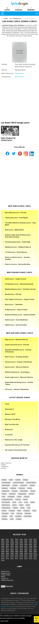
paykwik (28, 526)
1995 (7, 553)
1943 (25, 541)
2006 (21, 555)
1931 (7, 539)
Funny (19, 496)
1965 (16, 546)
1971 (7, 548)
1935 (25, 539)
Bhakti (4, 480)
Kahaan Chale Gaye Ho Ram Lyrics (18, 236)
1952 (30, 543)
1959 (26, 544)
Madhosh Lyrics (18, 247)
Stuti (12, 519)
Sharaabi (28, 513)
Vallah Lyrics (16, 325)
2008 (30, 555)
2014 (21, 557)
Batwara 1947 (10, 414)
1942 (21, 541)
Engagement (22, 494)
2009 (35, 555)
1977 (35, 548)
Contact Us (4, 578)
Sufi (12, 516)
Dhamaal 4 (9, 429)
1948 (12, 543)
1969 (35, 546)
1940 (12, 541)
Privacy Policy (5, 575)
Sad (13, 513)
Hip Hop (18, 499)
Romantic (5, 513)
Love (26, 502)
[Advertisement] (19, 100)
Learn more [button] (4, 621)
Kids (14, 502)
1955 (7, 544)
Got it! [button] (36, 619)
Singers (3, 465)
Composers (5, 466)
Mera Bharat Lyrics (15, 212)
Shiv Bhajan (28, 516)
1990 (21, 551)
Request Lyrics (6, 573)
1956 (12, 544)
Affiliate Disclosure (7, 580)
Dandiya (15, 491)
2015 (25, 557)
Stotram (5, 519)
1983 (25, 550)
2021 (16, 558)
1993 (35, 551)
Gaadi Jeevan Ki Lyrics (17, 345)
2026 (2, 560)
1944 (30, 541)
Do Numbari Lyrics (19, 284)
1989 (16, 551)
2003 (7, 555)
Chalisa (15, 485)
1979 (7, 550)
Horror (25, 499)
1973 (16, 548)
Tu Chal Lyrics (16, 252)
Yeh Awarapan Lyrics (17, 242)
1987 (7, 551)
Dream (4, 494)
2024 (30, 558)
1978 (2, 550)
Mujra (14, 505)
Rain (19, 510)
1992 (30, 551)
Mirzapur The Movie (12, 419)
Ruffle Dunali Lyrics (17, 372)
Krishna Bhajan (31, 482)
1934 (21, 539)
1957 (16, 544)
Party (28, 505)
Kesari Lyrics (17, 367)
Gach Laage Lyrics (19, 377)
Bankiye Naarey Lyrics (20, 289)
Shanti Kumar (19, 73)
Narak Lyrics (13, 294)
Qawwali (12, 510)
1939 (7, 541)
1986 (2, 551)
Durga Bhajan (6, 482)
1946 (2, 543)
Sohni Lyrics (15, 279)
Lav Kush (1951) (7, 135)
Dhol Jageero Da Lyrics (19, 299)
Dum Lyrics (14, 230)
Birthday (13, 488)
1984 (30, 550)
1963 (7, 546)
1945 (35, 541)
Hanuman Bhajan (19, 482)
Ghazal (27, 496)
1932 (12, 539)
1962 (2, 546)
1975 (26, 548)
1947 (7, 543)
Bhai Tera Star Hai (11, 424)
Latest (7, 10)
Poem (22, 508)
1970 (2, 548)
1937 (35, 539)
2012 (12, 557)
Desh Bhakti (24, 491)
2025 (35, 558)
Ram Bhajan (6, 485)
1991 (25, 551)
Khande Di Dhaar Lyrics (20, 315)
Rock (34, 510)
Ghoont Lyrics (18, 362)
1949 (16, 543)
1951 (25, 543)
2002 (2, 555)
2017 (35, 557)
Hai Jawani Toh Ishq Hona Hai (16, 450)
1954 (2, 544)
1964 (12, 546)
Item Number (6, 502)
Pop (29, 508)
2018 (2, 558)
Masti (32, 502)
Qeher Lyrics (16, 320)
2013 (16, 557)
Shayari (5, 516)
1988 (12, 551)
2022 (21, 558)
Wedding (18, 516)
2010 (2, 557)
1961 (35, 544)
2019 (7, 558)
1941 (16, 541)
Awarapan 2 (9, 409)
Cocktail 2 (9, 435)
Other (21, 505)
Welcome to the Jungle (13, 440)
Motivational (6, 505)
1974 (21, 548)
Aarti (11, 480)
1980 (12, 550)
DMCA (3, 576)
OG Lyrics (16, 389)
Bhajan (26, 480)
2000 (30, 553)
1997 (16, 553)
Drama (33, 491)
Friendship (11, 496)
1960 (30, 544)
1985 (35, 550)
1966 (21, 546)
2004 (12, 555)
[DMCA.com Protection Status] (7, 587)
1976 (30, 548)
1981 (16, 550)
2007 (26, 555)
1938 (2, 541)
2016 (30, 557)
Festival (32, 494)
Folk (4, 496)
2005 (16, 555)
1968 (30, 546)
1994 (2, 553)
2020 (12, 558)
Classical (22, 488)
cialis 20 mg (4, 526)
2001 (35, 553)
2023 (25, 558)
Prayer (4, 510)
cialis (9, 526)
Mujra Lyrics (16, 339)
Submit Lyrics (5, 571)
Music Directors (6, 463)
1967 (26, 546)
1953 (35, 543)
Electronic (12, 494)
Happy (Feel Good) (7, 499)
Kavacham (24, 485)
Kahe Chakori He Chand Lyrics (8, 139)
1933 (16, 539)
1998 (21, 553)
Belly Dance (6, 491)
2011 (7, 557)
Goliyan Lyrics (16, 309)
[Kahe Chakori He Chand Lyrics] (10, 131)
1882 (2, 539)
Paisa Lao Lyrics (17, 264)
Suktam (19, 519)
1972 (12, 548)
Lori (21, 502)
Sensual (20, 513)
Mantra (33, 485)
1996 (12, 553)
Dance (30, 488)
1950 (21, 543)
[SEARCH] (37, 14)
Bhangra (5, 488)
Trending (30, 10)
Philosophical (6, 508)
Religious (27, 510)
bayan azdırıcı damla (18, 526)
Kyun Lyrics (14, 304)
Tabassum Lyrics (16, 218)
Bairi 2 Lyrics (16, 357)
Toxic (7, 404)
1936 (30, 539)
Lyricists (3, 468)
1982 (21, 550)
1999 (26, 553)
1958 (21, 544)
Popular (18, 10)
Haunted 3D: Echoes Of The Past (17, 445)
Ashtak (18, 480)
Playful (16, 508)
